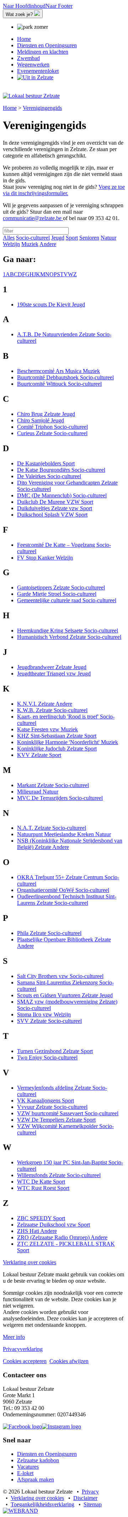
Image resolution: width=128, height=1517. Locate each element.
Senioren (89, 238)
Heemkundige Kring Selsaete (67, 630)
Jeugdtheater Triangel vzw (54, 674)
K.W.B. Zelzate (52, 710)
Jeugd (57, 238)
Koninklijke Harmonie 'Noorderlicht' (67, 742)
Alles (9, 238)
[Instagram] (61, 1426)
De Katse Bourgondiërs (61, 470)
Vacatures (28, 1467)
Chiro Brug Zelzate (46, 414)
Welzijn (11, 244)
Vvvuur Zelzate (52, 1107)
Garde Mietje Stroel (56, 594)
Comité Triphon (52, 427)
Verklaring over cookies (29, 1262)
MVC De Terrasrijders (60, 798)
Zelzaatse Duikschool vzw (53, 1225)
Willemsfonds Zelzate (59, 1175)
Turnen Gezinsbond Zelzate (55, 1051)
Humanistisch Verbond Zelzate (69, 637)
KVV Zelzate (39, 755)
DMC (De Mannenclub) (62, 495)
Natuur (108, 238)
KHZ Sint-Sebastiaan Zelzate (56, 736)
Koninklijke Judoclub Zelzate (57, 749)
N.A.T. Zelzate (51, 828)
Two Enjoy (47, 1057)
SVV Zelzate (49, 1021)
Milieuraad (37, 792)
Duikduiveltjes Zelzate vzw (54, 508)
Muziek (29, 244)
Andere (47, 244)
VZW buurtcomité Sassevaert (67, 1113)
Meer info (14, 1337)
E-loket (25, 1473)
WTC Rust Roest (43, 1188)
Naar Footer (59, 6)
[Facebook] (22, 1426)
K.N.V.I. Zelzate (44, 704)
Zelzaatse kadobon (38, 1460)
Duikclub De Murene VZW (55, 502)
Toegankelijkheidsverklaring (42, 1504)
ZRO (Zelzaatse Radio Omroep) (62, 1237)
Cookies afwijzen (69, 1361)
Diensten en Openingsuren (47, 1454)
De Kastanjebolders (46, 463)
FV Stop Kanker (45, 558)
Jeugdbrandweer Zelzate (51, 667)
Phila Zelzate (49, 933)
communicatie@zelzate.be (33, 218)
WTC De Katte (41, 1182)
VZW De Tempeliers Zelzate (56, 1120)
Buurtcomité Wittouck (59, 384)
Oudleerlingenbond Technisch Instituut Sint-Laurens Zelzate (66, 899)
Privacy (90, 1492)
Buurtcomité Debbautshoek (65, 377)
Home (10, 108)
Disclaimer (85, 1498)
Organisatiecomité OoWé (63, 890)
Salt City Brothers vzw (60, 976)
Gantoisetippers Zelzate (61, 587)
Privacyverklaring (23, 1349)
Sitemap (93, 1504)
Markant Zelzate (53, 785)
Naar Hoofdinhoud (24, 6)
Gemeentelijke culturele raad (66, 600)
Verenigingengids (42, 108)
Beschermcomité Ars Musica (58, 371)
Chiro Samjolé (40, 420)
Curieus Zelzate (52, 433)
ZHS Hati (37, 1231)
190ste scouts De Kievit (51, 304)
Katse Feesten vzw (47, 729)
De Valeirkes (49, 476)
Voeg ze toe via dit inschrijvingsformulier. (64, 190)
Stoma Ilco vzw (44, 1014)
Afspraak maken (35, 1479)
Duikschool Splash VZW (52, 515)
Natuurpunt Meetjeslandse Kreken (64, 834)
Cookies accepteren (25, 1361)
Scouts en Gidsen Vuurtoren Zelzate (65, 995)
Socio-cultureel (33, 238)
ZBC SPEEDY (41, 1218)
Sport (72, 238)
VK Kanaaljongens (45, 1100)
